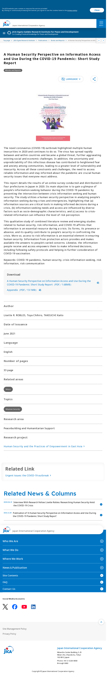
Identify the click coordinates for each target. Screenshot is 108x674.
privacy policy (72, 10)
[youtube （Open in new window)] (24, 607)
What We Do (10, 550)
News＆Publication (15, 567)
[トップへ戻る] (101, 622)
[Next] (103, 40)
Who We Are (10, 541)
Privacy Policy (9, 633)
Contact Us (9, 588)
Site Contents (10, 575)
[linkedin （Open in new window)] (33, 607)
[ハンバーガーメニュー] (101, 22)
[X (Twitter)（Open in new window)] (5, 607)
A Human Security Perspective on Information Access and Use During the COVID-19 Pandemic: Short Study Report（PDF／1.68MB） (49, 282)
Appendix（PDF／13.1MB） (22, 289)
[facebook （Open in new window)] (14, 606)
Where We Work (13, 559)
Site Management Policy (14, 628)
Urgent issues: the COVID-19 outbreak (27, 475)
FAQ (5, 582)
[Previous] (99, 40)
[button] (70, 79)
